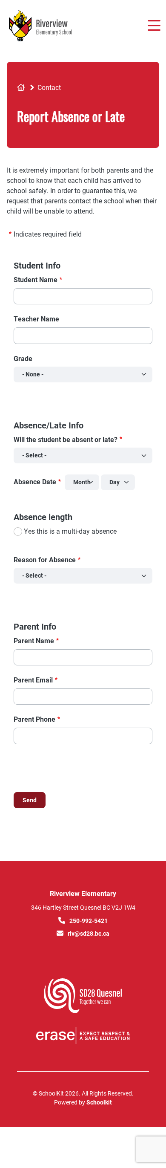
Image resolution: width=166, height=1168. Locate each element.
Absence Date (35, 481)
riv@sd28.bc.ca (88, 933)
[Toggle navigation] (153, 25)
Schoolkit (99, 1102)
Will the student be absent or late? (65, 439)
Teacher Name (36, 319)
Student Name (35, 279)
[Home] (55, 26)
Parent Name (34, 640)
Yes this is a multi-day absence (70, 530)
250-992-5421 (88, 920)
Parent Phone (34, 719)
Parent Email (33, 680)
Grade (23, 358)
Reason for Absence (45, 559)
